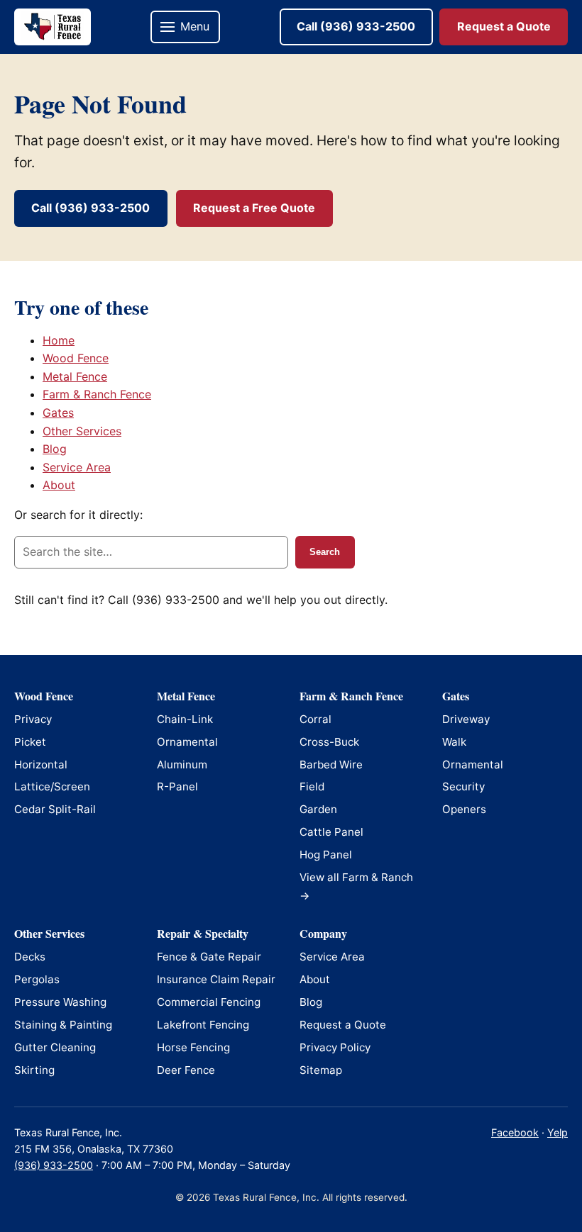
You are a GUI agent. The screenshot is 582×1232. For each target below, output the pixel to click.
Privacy (33, 719)
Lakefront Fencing (203, 1024)
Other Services (82, 431)
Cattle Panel (331, 832)
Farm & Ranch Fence (97, 394)
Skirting (34, 1070)
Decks (29, 956)
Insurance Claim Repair (216, 979)
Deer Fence (186, 1070)
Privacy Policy (335, 1047)
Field (312, 786)
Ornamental (187, 742)
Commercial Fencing (208, 1002)
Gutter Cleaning (55, 1047)
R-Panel (177, 786)
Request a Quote (504, 26)
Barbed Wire (331, 764)
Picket (30, 742)
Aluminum (182, 764)
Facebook (515, 1132)
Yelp (557, 1132)
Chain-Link (185, 719)
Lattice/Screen (52, 786)
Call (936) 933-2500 (356, 26)
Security (463, 786)
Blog (55, 449)
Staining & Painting (63, 1024)
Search (324, 552)
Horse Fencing (193, 1047)
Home (59, 340)
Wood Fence (76, 358)
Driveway (466, 719)
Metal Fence (75, 376)
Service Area (77, 467)
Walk (454, 742)
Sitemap (321, 1070)
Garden (318, 809)
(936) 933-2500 (53, 1165)
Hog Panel (326, 854)
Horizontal (40, 764)
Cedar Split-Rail (55, 809)
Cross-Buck (329, 742)
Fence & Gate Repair (209, 956)
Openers (464, 809)
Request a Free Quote (254, 208)
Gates (58, 412)
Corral (315, 719)
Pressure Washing (60, 1002)
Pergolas (37, 979)
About (59, 485)
